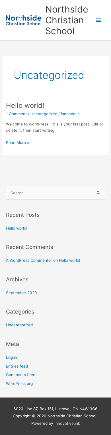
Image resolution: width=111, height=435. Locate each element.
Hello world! (25, 105)
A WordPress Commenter (29, 260)
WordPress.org (19, 383)
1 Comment (16, 114)
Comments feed (20, 374)
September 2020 (21, 292)
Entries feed (17, 366)
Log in (11, 357)
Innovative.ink (67, 423)
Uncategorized (43, 114)
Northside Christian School (66, 20)
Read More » (17, 142)
